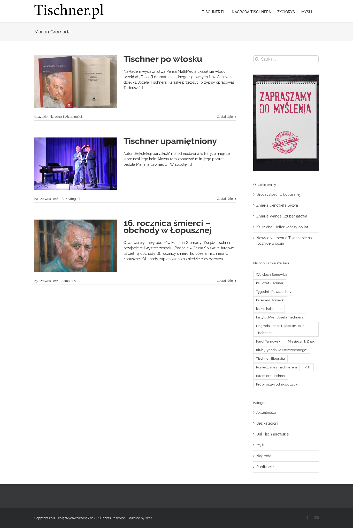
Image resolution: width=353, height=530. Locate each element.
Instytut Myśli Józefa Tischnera (279, 317)
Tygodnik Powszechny (273, 292)
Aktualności (73, 117)
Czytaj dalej (225, 117)
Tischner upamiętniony (170, 141)
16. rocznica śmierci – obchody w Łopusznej (168, 226)
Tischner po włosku (163, 59)
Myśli (260, 445)
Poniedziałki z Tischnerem (276, 367)
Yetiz (148, 518)
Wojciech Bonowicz (271, 275)
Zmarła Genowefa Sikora (277, 205)
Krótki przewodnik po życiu (277, 384)
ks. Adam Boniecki (270, 300)
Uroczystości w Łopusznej (278, 194)
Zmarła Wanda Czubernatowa (281, 216)
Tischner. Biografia (270, 358)
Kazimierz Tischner (271, 376)
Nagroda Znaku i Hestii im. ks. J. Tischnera (280, 329)
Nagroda (263, 456)
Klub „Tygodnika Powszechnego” (281, 350)
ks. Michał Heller (269, 309)
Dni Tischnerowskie (272, 434)
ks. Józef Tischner (269, 283)
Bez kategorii (71, 199)
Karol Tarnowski (268, 341)
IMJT (307, 367)
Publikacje (265, 467)
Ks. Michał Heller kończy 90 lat (282, 227)
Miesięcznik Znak (301, 341)
